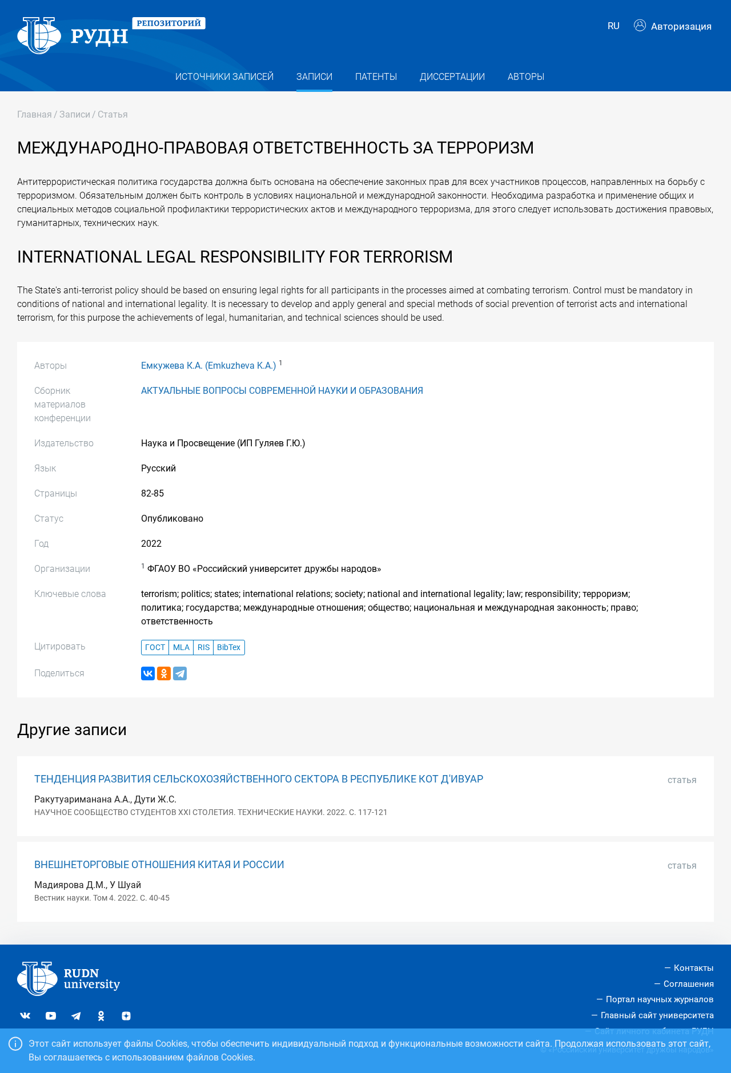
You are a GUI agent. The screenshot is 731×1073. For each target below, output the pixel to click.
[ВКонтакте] (148, 673)
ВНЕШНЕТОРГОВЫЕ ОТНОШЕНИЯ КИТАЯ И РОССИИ (159, 864)
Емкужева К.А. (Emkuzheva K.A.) (208, 365)
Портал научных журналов (660, 999)
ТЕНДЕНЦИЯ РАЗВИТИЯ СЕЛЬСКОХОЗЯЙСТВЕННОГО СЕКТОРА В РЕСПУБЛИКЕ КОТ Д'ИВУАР (258, 779)
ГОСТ (155, 647)
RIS (204, 647)
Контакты (694, 968)
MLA (181, 647)
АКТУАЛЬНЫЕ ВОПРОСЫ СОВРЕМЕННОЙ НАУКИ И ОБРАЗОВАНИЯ (282, 390)
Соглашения (689, 984)
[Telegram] (180, 673)
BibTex (228, 647)
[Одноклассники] (164, 673)
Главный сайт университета (657, 1015)
